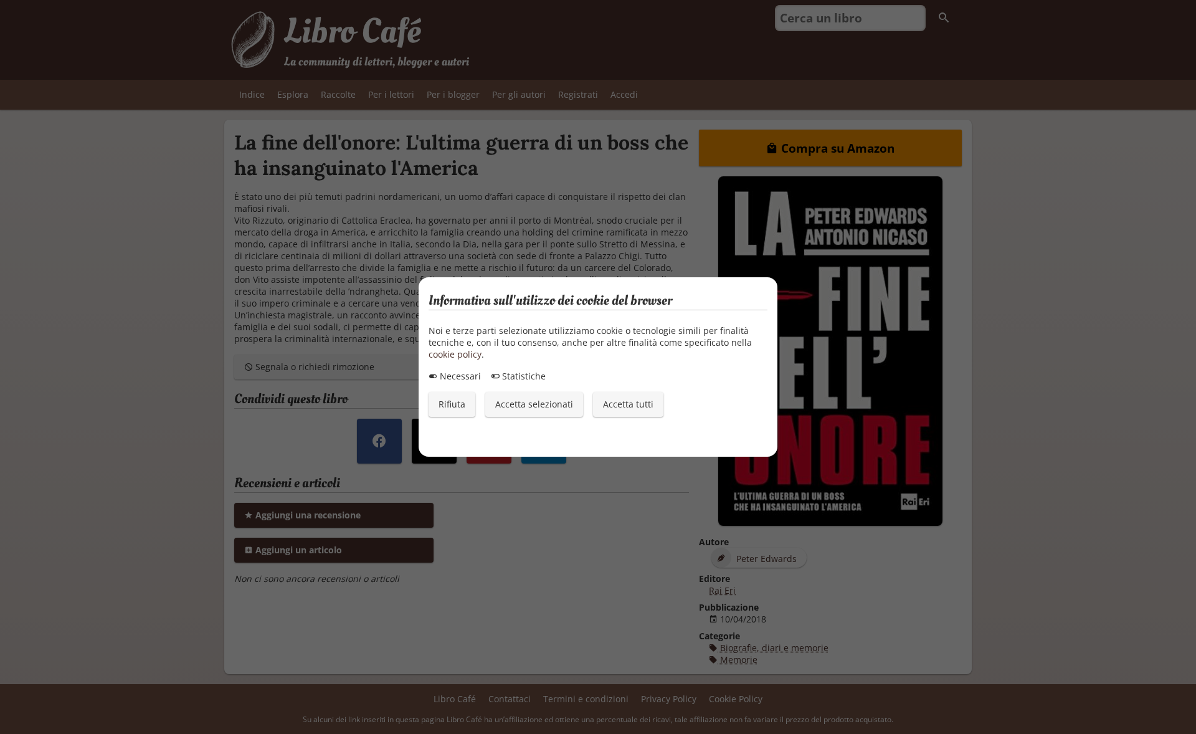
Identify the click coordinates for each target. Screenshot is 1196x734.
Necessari (459, 376)
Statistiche (523, 376)
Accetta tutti (628, 404)
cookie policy (455, 354)
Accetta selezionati (534, 404)
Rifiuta (452, 404)
